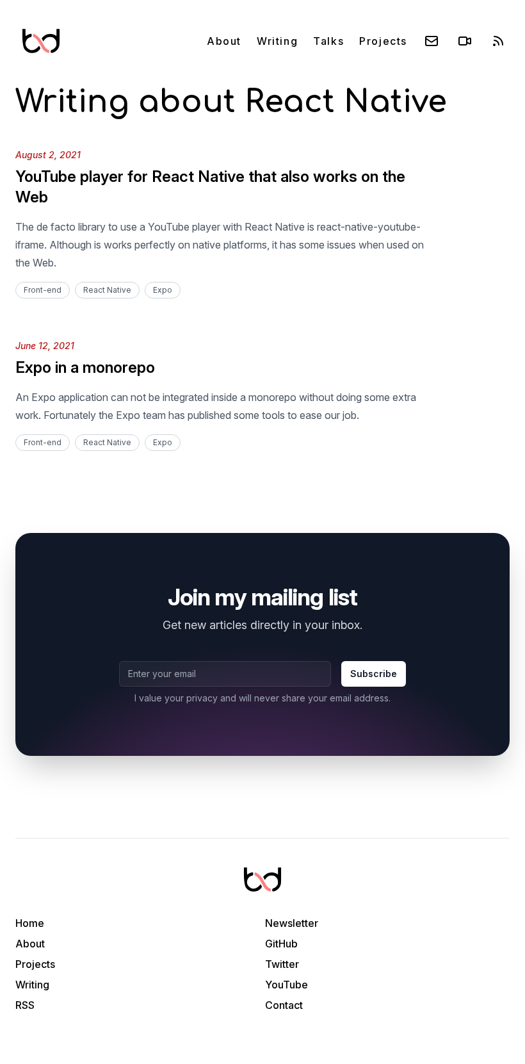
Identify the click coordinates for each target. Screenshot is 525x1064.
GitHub (281, 943)
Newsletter (291, 923)
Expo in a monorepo (85, 367)
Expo (162, 290)
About (224, 41)
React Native (107, 290)
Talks (328, 41)
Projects (383, 41)
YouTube (286, 984)
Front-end (42, 290)
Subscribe (373, 673)
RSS (25, 1005)
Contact (284, 1005)
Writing (277, 41)
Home (29, 923)
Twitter (282, 964)
